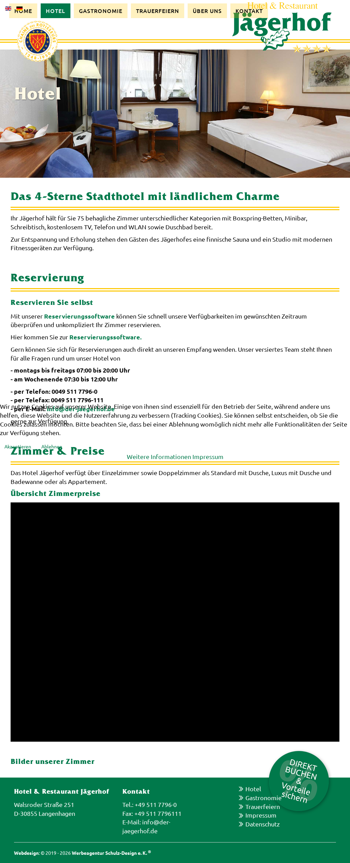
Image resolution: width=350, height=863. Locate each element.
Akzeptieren (17, 446)
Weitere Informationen (159, 456)
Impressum (208, 456)
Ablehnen (51, 446)
